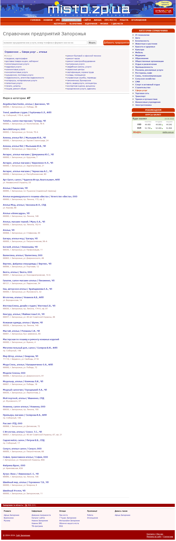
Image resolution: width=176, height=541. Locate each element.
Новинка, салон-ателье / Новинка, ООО (24, 406)
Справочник (12, 52)
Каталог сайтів (38, 518)
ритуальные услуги (76, 64)
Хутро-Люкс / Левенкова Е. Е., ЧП (21, 473)
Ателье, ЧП (8, 230)
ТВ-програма (37, 526)
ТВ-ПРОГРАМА (75, 23)
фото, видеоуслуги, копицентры (82, 83)
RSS (61, 526)
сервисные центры (75, 69)
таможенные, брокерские (79, 80)
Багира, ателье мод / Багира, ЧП (20, 238)
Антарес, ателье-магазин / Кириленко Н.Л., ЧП (28, 162)
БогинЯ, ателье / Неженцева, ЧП (20, 246)
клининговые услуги (15, 69)
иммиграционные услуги (17, 64)
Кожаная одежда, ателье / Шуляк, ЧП (23, 322)
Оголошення (92, 518)
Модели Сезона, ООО (14, 372)
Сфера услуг (29, 52)
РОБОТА (124, 19)
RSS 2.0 (31, 505)
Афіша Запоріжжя (11, 515)
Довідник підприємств (41, 515)
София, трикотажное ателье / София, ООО (25, 456)
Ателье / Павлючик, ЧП (15, 188)
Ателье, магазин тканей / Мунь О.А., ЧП (24, 221)
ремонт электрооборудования (81, 61)
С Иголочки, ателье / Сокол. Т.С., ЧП (22, 431)
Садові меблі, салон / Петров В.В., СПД (24, 440)
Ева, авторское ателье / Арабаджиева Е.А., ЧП (27, 288)
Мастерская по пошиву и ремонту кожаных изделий (31, 339)
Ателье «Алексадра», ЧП (16, 213)
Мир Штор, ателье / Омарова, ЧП (20, 356)
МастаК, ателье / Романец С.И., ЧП (21, 330)
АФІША (97, 19)
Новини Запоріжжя (40, 520)
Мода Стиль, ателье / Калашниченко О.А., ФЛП (28, 364)
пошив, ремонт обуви (16, 88)
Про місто (63, 515)
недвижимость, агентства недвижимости (25, 77)
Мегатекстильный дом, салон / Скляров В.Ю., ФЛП (30, 347)
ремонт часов (73, 58)
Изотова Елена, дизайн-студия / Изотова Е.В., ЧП (29, 305)
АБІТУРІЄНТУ (60, 23)
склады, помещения (76, 75)
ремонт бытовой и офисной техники (84, 55)
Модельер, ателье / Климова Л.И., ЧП (23, 381)
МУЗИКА (104, 23)
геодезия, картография (16, 58)
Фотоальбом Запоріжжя (69, 520)
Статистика (168, 536)
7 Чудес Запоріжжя (67, 518)
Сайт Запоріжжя (23, 535)
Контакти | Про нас (155, 534)
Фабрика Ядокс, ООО (14, 465)
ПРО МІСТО (110, 19)
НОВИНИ (48, 19)
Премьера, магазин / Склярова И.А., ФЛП (25, 414)
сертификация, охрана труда (80, 72)
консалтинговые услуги (17, 72)
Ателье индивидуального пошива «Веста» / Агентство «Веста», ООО (40, 196)
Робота (90, 515)
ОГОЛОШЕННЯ (138, 19)
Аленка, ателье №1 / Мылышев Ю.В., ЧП (24, 137)
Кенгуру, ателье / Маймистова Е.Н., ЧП (24, 314)
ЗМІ (58, 19)
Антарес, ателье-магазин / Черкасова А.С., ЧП (27, 171)
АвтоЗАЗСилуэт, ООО (14, 129)
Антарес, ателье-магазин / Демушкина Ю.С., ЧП (28, 154)
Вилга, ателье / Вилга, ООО (17, 272)
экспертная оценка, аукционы (81, 86)
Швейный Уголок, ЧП (14, 490)
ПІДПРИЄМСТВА (71, 19)
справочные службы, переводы (81, 77)
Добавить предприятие (116, 42)
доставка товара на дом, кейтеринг (22, 61)
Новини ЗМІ (37, 523)
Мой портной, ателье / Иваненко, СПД (23, 398)
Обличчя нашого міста (69, 523)
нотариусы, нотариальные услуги (21, 80)
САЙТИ (87, 19)
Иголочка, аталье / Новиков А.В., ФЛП (23, 297)
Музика (7, 520)
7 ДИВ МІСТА (117, 23)
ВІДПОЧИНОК (91, 23)
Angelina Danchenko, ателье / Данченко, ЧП (26, 103)
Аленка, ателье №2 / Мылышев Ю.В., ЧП (24, 146)
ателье (43, 52)
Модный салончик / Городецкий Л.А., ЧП (25, 389)
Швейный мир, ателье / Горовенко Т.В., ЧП (26, 482)
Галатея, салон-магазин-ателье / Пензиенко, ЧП (28, 280)
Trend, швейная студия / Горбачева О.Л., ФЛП (27, 112)
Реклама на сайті (154, 536)
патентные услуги (14, 83)
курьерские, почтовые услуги (19, 75)
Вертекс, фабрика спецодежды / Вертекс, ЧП (27, 263)
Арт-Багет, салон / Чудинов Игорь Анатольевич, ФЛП (31, 179)
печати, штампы (13, 86)
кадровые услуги (13, 66)
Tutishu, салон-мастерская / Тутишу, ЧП (24, 120)
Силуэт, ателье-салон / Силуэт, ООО (22, 448)
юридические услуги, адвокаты (81, 88)
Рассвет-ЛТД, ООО (12, 423)
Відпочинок (9, 518)
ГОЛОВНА (35, 19)
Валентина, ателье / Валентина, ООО (22, 255)
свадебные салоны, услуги (79, 66)
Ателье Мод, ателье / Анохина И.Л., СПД (24, 204)
